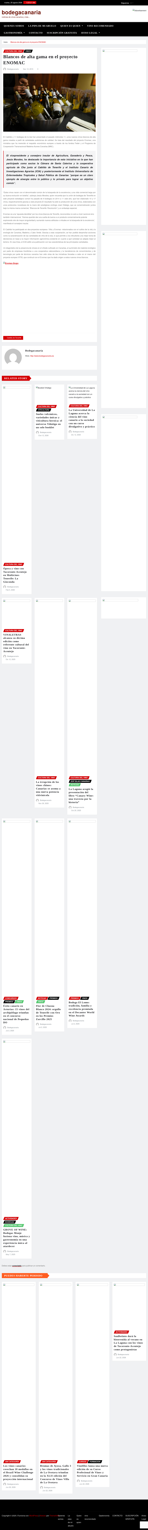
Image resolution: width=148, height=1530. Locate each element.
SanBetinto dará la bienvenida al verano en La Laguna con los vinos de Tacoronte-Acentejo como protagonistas (128, 1343)
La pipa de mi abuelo (42, 26)
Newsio (43, 1515)
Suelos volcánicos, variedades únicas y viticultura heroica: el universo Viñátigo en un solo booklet (49, 421)
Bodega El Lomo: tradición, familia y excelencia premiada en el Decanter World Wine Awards (81, 1009)
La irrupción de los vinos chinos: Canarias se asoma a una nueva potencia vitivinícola (48, 789)
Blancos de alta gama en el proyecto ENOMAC (28, 42)
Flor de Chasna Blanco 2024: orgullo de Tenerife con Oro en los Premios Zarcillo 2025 (48, 1012)
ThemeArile (54, 1515)
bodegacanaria (21, 12)
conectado (17, 1265)
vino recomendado (100, 26)
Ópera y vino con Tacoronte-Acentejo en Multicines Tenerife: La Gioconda (15, 575)
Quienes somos (14, 26)
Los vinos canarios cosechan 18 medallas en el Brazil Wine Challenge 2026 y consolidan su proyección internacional (18, 1472)
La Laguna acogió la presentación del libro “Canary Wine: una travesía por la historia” (81, 796)
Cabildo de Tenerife (14, 338)
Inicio (6, 42)
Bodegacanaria (13, 69)
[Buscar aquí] (145, 25)
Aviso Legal (89, 33)
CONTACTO (36, 33)
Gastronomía (13, 33)
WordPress (33, 1515)
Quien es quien (70, 26)
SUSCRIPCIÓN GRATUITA (62, 33)
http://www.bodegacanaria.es (42, 355)
